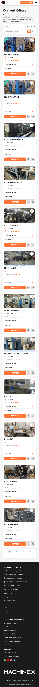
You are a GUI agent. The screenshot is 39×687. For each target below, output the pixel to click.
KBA (5, 604)
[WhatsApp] (5, 660)
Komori (6, 597)
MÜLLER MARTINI (9, 601)
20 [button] (30, 551)
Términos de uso (28, 681)
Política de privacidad (13, 681)
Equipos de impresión (14, 571)
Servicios (7, 627)
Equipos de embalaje (14, 578)
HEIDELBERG (8, 593)
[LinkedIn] (14, 660)
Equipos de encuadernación (16, 582)
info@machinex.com (11, 656)
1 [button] (9, 551)
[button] (26, 2)
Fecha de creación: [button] (10, 31)
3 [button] (16, 551)
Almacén (7, 645)
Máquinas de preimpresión (16, 575)
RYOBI (6, 615)
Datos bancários (10, 630)
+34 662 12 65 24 (10, 653)
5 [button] (23, 551)
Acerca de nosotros (11, 623)
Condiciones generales (12, 638)
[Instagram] (11, 660)
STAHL (6, 611)
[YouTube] (8, 660)
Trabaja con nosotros (12, 641)
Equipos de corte (12, 585)
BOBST (6, 608)
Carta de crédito (10, 634)
